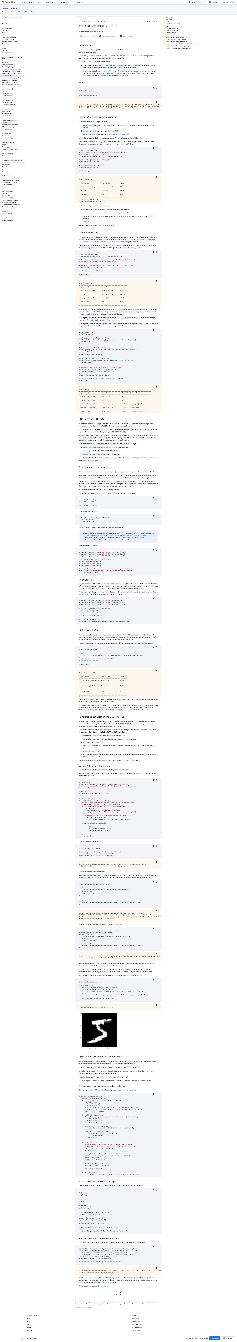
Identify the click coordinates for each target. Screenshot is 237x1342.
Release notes (136, 1321)
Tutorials (5, 12)
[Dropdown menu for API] (42, 2)
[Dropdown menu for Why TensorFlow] (85, 2)
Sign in (233, 2)
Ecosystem (49, 2)
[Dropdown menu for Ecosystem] (55, 2)
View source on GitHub (109, 36)
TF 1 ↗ (32, 12)
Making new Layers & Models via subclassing (97, 1090)
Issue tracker (136, 1318)
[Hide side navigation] (22, 1339)
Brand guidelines (137, 1327)
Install (23, 2)
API (39, 2)
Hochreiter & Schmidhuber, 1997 (119, 134)
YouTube (29, 1330)
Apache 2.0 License (80, 1304)
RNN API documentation (106, 225)
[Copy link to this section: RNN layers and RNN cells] (106, 419)
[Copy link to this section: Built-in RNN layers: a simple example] (118, 117)
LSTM (128, 760)
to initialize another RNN (92, 312)
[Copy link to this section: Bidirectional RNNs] (99, 630)
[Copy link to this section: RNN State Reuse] (95, 580)
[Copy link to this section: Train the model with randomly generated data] (120, 1238)
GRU (134, 760)
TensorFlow (82, 21)
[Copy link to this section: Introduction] (93, 45)
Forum (29, 1321)
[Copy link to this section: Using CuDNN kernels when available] (112, 766)
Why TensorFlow (78, 2)
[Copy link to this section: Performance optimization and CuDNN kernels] (127, 717)
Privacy (35, 1338)
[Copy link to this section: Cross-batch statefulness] (106, 467)
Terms (29, 1338)
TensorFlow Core (9, 8)
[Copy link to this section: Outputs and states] (100, 233)
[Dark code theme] (153, 87)
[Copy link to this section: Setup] (87, 83)
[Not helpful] (156, 21)
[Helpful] (153, 21)
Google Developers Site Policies (105, 1304)
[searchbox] (12, 17)
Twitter (29, 1327)
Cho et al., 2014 (113, 131)
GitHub (225, 2)
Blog (28, 1318)
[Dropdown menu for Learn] (34, 2)
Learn (30, 2)
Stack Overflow (136, 1324)
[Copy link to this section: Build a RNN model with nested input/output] (118, 1182)
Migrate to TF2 (22, 12)
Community (63, 2)
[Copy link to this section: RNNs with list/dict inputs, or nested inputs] (123, 1057)
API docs (104, 1286)
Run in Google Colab (89, 36)
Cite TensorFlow (136, 1330)
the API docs (144, 710)
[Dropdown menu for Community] (69, 2)
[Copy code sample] (156, 87)
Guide (13, 12)
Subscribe (215, 1338)
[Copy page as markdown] (112, 26)
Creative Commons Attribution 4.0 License (125, 1302)
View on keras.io (128, 36)
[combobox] (197, 2)
